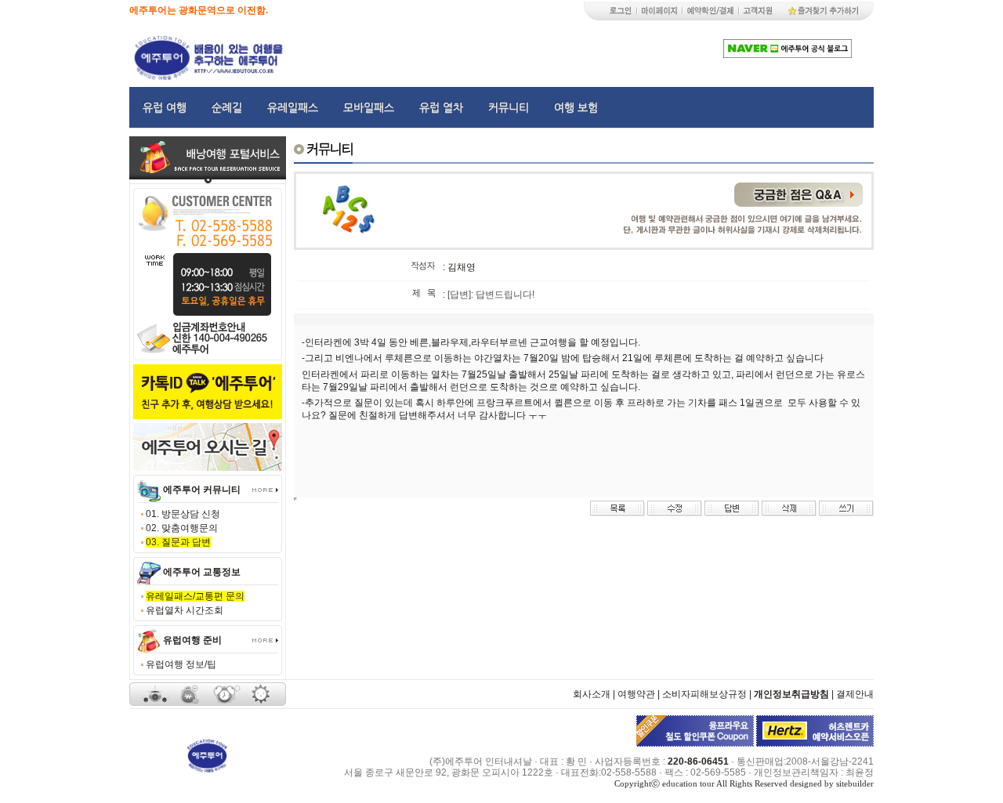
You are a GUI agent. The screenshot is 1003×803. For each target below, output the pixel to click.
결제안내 (855, 694)
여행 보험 (576, 107)
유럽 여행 (164, 107)
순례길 (227, 107)
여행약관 (636, 694)
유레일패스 (292, 107)
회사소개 (591, 694)
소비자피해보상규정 (704, 694)
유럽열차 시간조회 (184, 610)
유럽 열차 (441, 107)
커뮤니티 (508, 107)
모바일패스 (368, 107)
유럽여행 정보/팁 (181, 664)
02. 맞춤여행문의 (182, 528)
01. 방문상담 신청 (183, 513)
